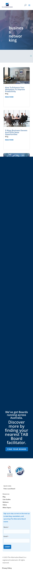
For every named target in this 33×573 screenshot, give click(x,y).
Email (6, 536)
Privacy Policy (7, 568)
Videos (5, 505)
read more (9, 97)
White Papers (7, 507)
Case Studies (7, 499)
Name (6, 527)
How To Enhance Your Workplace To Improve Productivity (15, 89)
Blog (6, 94)
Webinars (6, 502)
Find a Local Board (9, 489)
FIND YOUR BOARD (16, 449)
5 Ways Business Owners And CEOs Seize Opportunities (16, 132)
